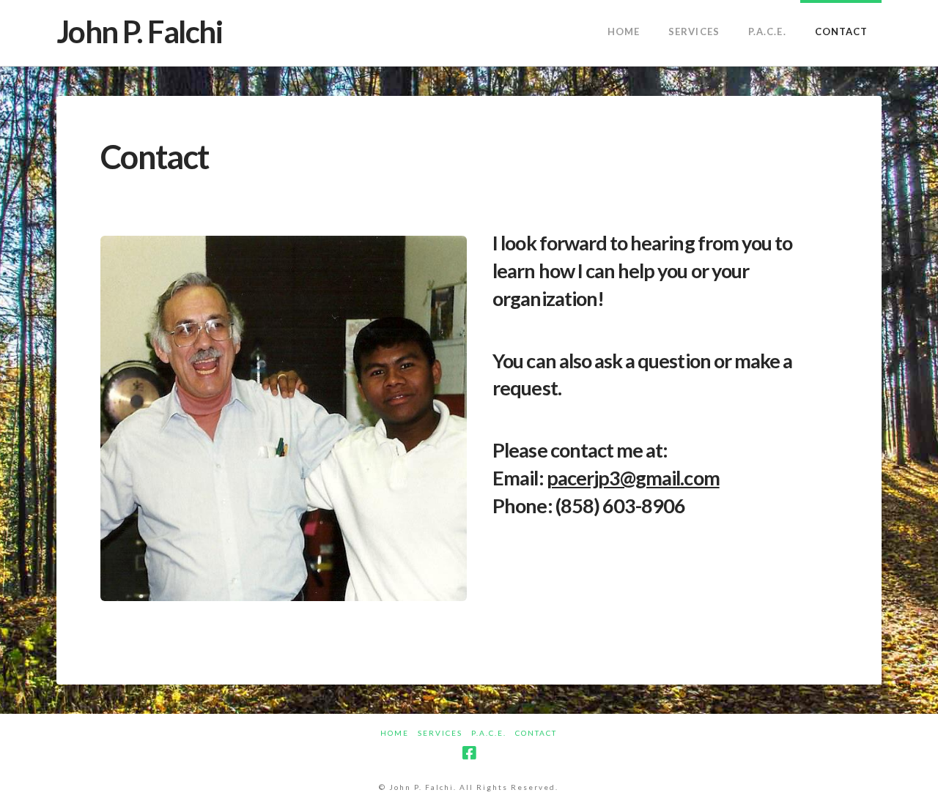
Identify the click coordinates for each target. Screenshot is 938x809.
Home (394, 732)
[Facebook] (469, 753)
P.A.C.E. (488, 732)
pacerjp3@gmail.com (633, 478)
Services (440, 732)
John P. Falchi (139, 31)
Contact (536, 732)
